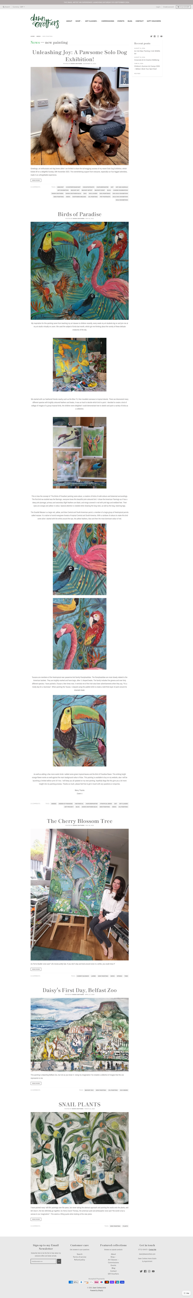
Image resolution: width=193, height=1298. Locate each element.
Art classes (123, 803)
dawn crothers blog (73, 193)
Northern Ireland (79, 197)
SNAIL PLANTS (80, 1104)
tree (126, 976)
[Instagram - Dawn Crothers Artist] (158, 36)
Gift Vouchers (113, 1274)
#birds (53, 803)
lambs (93, 976)
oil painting (93, 197)
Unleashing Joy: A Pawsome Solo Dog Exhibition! (79, 55)
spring (119, 976)
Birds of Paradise (80, 214)
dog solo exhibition (120, 193)
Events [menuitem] (120, 21)
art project (68, 807)
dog (85, 193)
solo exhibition (122, 200)
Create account (168, 7)
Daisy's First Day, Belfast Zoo (79, 990)
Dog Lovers (93, 193)
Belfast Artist (87, 190)
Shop (113, 1257)
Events (113, 1265)
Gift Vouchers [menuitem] (154, 21)
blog (109, 190)
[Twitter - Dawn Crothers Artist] (151, 36)
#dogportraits (88, 187)
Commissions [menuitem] (107, 21)
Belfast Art (75, 190)
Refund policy (79, 1260)
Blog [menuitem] (130, 21)
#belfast (60, 187)
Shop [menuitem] (78, 21)
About (113, 1254)
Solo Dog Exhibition (120, 197)
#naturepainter (102, 187)
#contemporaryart (73, 187)
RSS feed (137, 73)
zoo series (124, 1090)
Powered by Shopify (96, 1290)
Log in (158, 7)
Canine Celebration (120, 190)
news (68, 197)
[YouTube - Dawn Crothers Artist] (161, 36)
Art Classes (112, 1260)
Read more (36, 180)
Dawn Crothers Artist (99, 1287)
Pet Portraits (105, 197)
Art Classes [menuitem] (91, 21)
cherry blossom (83, 976)
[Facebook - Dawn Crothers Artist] (155, 36)
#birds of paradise (65, 803)
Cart (184, 7)
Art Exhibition (63, 190)
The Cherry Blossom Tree (80, 820)
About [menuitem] (69, 21)
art (112, 187)
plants (125, 1226)
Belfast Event (100, 190)
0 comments (35, 187)
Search (79, 1254)
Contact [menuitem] (140, 21)
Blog (113, 1268)
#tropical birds (106, 803)
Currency (16, 7)
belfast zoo (89, 1090)
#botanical (79, 803)
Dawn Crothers (57, 193)
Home (33, 36)
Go (59, 1261)
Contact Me (152, 1249)
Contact (113, 1271)
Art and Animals (122, 187)
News (38, 36)
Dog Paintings (105, 193)
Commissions (113, 1262)
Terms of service (79, 1257)
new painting (59, 197)
